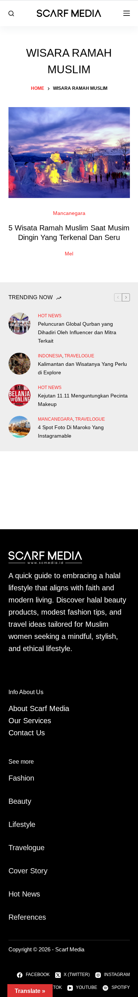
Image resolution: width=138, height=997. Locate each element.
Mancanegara (69, 213)
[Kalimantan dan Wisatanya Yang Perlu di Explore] (19, 364)
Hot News (49, 315)
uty (26, 801)
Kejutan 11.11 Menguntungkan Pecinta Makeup (83, 400)
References (27, 917)
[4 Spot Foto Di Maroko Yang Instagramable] (19, 427)
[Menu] (126, 13)
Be (12, 801)
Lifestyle (21, 824)
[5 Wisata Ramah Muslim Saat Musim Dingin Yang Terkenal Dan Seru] (69, 152)
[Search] (11, 13)
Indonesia (50, 355)
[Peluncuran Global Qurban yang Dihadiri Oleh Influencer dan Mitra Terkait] (19, 323)
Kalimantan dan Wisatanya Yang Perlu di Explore (82, 368)
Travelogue (26, 848)
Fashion (21, 778)
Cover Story (27, 871)
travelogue (79, 355)
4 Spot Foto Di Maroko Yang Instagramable (71, 431)
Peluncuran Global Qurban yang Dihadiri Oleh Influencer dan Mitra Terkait (77, 332)
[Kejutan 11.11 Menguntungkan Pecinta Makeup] (19, 395)
